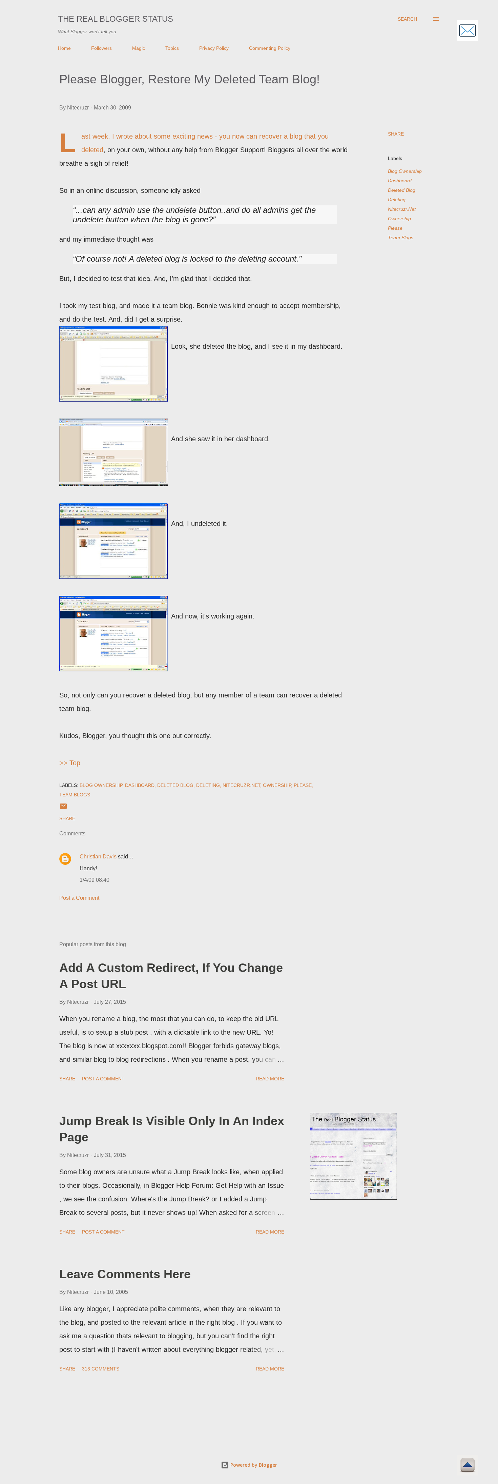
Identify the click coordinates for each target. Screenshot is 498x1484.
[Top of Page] (467, 1466)
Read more (270, 1078)
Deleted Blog (401, 190)
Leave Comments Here (125, 1274)
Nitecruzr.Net (402, 209)
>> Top (69, 763)
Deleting (397, 199)
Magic (138, 48)
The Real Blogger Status (115, 18)
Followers (101, 48)
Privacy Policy (214, 48)
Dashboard (400, 180)
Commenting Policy (269, 48)
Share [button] (396, 134)
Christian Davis (98, 856)
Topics (172, 48)
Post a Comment (79, 898)
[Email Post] (63, 808)
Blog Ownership (405, 171)
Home (64, 48)
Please (395, 228)
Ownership (399, 218)
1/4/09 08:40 (94, 880)
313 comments (100, 1368)
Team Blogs (400, 237)
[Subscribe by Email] (467, 31)
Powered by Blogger (253, 1465)
